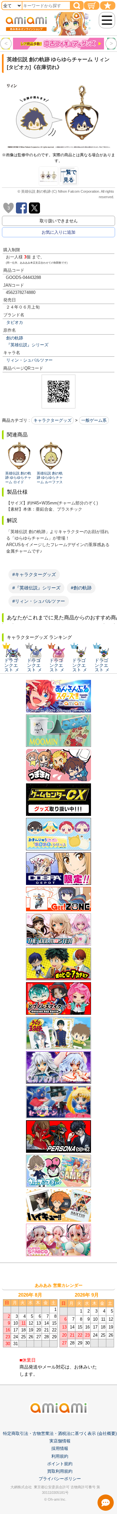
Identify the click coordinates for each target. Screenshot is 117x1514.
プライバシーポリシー (60, 1478)
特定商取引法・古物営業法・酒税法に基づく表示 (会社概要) (60, 1433)
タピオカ (14, 322)
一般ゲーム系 (94, 420)
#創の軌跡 (81, 587)
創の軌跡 (14, 338)
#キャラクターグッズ (34, 574)
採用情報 (59, 1448)
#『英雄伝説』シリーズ (36, 587)
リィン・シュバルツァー (29, 360)
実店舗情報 (60, 1440)
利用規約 (59, 1456)
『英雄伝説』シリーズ (27, 344)
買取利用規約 (59, 1471)
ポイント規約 (59, 1463)
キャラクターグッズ (52, 420)
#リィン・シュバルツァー (38, 601)
